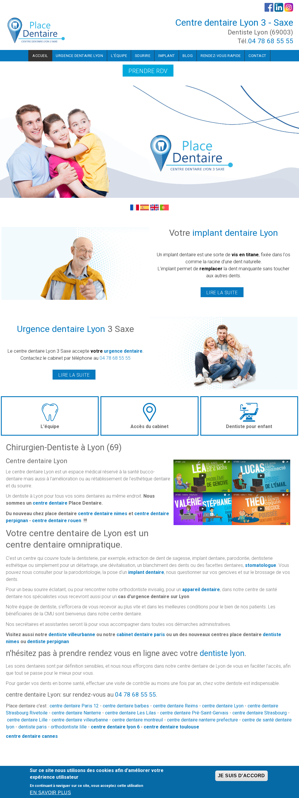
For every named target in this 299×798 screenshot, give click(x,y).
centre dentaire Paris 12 (74, 706)
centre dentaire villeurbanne (80, 720)
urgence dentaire (123, 351)
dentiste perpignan (48, 641)
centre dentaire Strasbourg (259, 713)
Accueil (40, 55)
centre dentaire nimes (102, 513)
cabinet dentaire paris (141, 634)
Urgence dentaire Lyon (61, 329)
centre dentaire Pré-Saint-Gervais (194, 713)
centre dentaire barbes (126, 706)
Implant (166, 55)
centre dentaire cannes (32, 736)
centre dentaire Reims (175, 706)
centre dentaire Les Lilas (130, 713)
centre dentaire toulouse (171, 727)
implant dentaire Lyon (235, 233)
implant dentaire (146, 572)
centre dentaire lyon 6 (115, 727)
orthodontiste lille (69, 727)
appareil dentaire (201, 589)
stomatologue (260, 565)
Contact (257, 55)
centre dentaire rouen (56, 520)
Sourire (143, 55)
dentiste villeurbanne (71, 634)
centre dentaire (50, 503)
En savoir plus (50, 792)
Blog (187, 55)
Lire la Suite (222, 292)
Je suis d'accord (241, 775)
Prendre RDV (148, 71)
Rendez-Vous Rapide (221, 55)
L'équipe (119, 55)
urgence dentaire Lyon (79, 55)
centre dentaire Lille (27, 720)
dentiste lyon (222, 653)
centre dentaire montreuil (137, 720)
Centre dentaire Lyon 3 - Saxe (234, 22)
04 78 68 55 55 (270, 41)
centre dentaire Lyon (223, 706)
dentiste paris (32, 727)
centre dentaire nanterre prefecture (202, 720)
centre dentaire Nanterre (76, 713)
